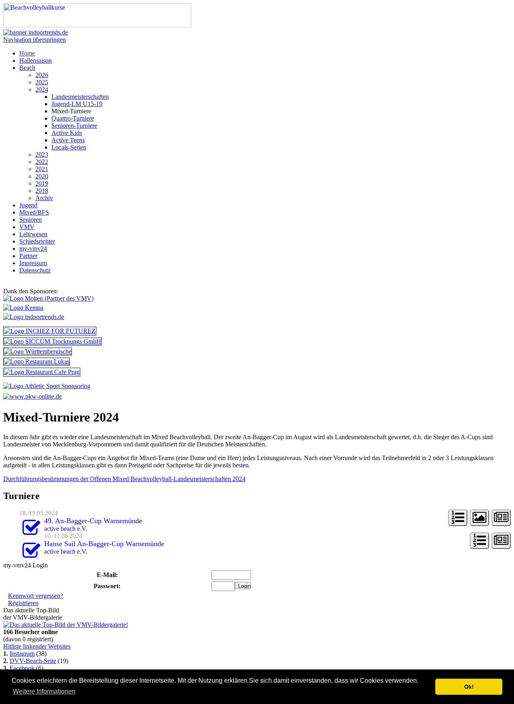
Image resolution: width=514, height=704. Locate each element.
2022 (41, 161)
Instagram (22, 653)
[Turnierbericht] (501, 518)
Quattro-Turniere (72, 118)
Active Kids (66, 132)
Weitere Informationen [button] (44, 691)
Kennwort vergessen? (35, 595)
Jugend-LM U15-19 (76, 103)
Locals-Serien (68, 147)
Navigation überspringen (34, 39)
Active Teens (68, 140)
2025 (41, 82)
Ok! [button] (469, 687)
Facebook (22, 668)
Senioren (30, 219)
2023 (41, 154)
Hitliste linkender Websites (37, 646)
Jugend (28, 205)
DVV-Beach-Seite (33, 660)
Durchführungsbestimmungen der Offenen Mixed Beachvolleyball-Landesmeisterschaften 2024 (124, 478)
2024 (41, 89)
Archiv (44, 197)
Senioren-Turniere (74, 125)
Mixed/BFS (34, 212)
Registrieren (23, 603)
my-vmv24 (33, 248)
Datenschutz (35, 270)
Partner (28, 255)
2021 (41, 169)
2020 (41, 176)
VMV (27, 226)
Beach (27, 67)
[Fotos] (479, 518)
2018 (41, 190)
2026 (41, 75)
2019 (41, 183)
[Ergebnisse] (457, 518)
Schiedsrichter (37, 241)
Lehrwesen (33, 234)
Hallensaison (35, 60)
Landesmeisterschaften (80, 96)
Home (27, 53)
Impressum (33, 263)
